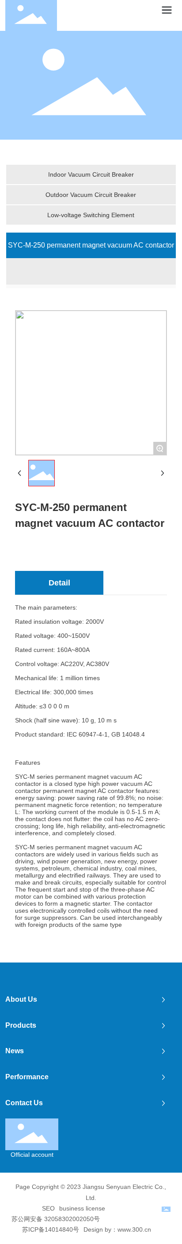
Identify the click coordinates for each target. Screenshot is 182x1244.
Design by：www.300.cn (117, 1229)
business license (82, 1208)
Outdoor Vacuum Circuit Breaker (91, 194)
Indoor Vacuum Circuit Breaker (91, 174)
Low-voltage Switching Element (90, 214)
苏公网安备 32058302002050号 (55, 1218)
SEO (48, 1208)
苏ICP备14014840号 (50, 1229)
